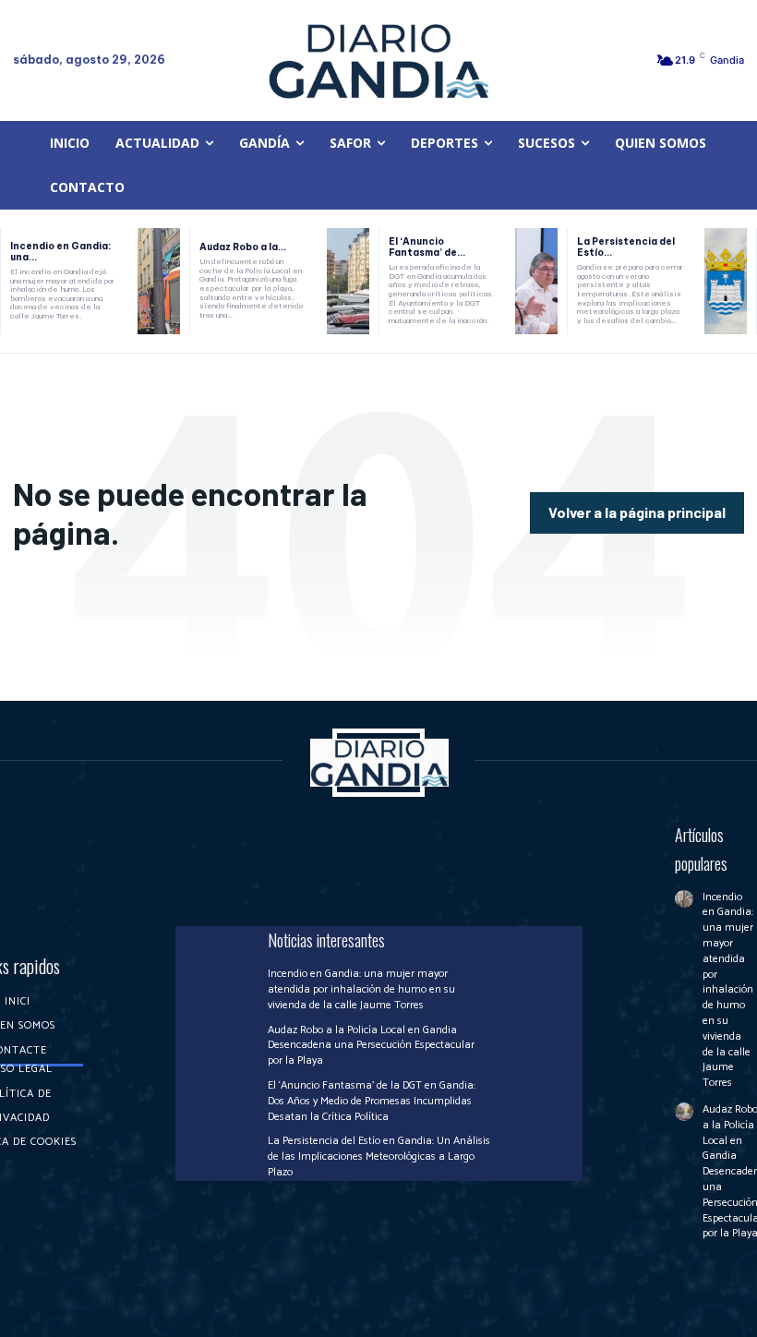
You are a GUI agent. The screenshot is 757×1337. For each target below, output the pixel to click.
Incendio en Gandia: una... (60, 251)
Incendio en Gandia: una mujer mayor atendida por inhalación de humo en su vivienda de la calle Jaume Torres (361, 989)
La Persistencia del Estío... (626, 247)
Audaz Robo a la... (242, 247)
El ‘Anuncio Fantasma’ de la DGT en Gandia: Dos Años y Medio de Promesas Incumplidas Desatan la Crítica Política (371, 1101)
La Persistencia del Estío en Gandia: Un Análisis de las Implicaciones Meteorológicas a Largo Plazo (379, 1156)
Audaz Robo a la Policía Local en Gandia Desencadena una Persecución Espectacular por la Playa (371, 1045)
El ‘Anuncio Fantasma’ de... (427, 247)
